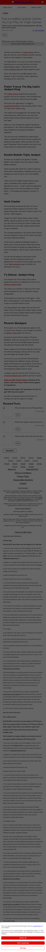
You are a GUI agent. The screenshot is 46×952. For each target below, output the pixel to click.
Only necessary (23, 943)
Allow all (23, 938)
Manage (23, 948)
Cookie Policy (37, 926)
